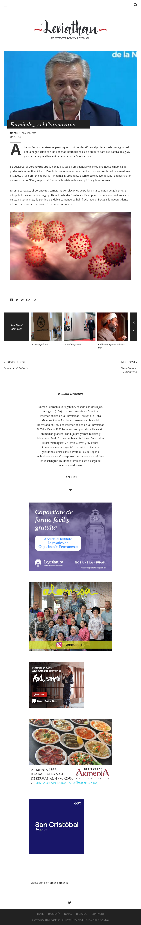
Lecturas (81, 913)
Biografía (54, 913)
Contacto (98, 913)
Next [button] (133, 334)
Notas (14, 133)
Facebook (11, 300)
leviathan (15, 136)
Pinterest (22, 300)
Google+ (28, 300)
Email (34, 300)
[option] (47, 330)
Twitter (16, 300)
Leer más (70, 477)
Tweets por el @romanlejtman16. (49, 882)
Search (135, 4)
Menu (5, 4)
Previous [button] (133, 319)
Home (40, 913)
